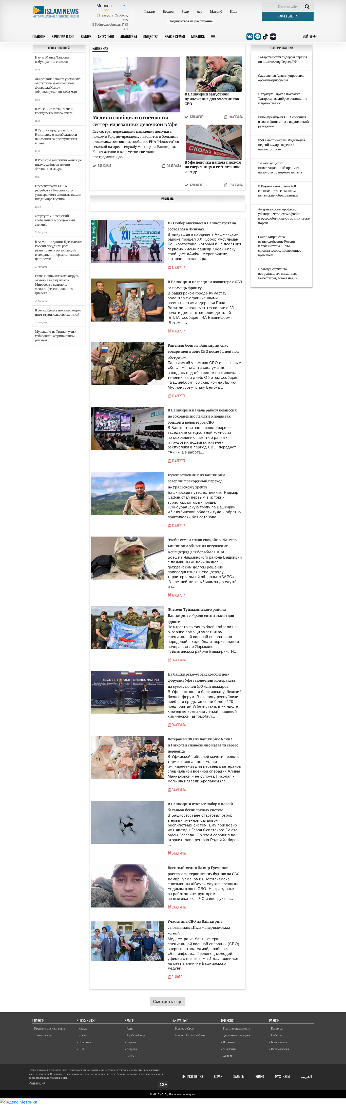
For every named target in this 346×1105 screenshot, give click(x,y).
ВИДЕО (260, 1077)
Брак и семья (175, 37)
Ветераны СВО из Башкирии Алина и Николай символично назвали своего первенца (203, 745)
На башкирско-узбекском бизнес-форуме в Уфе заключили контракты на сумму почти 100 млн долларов (201, 680)
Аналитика (128, 37)
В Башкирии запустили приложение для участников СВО (212, 99)
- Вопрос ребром (183, 1028)
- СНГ (81, 1049)
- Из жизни (228, 1042)
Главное (38, 37)
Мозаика (198, 37)
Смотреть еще (167, 1001)
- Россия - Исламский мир (189, 1035)
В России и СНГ (63, 37)
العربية (306, 1077)
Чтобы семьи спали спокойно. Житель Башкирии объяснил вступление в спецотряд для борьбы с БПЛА (202, 546)
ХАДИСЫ (238, 1077)
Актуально (106, 37)
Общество (150, 37)
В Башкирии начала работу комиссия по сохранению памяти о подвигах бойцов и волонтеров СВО (202, 416)
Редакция (37, 1083)
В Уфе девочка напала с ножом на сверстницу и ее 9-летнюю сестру (213, 167)
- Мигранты (228, 1049)
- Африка (131, 1049)
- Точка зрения (41, 1035)
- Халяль (226, 1056)
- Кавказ (82, 1028)
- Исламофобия (279, 1049)
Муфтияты (282, 1077)
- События (275, 1035)
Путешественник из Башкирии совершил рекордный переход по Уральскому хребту (196, 481)
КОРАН (218, 1077)
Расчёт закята (288, 16)
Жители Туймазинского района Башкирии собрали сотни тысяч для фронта (201, 615)
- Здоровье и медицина (235, 1035)
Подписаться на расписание (190, 21)
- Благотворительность (235, 1028)
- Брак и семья (278, 1042)
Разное (274, 1021)
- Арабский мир (135, 1035)
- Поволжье (84, 1042)
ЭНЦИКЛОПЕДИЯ (192, 1077)
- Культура (275, 1028)
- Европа (130, 1042)
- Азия (129, 1028)
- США (129, 1056)
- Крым (81, 1035)
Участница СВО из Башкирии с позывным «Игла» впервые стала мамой (199, 927)
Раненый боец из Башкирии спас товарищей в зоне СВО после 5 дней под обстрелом (203, 351)
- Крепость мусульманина (48, 1028)
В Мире (86, 37)
